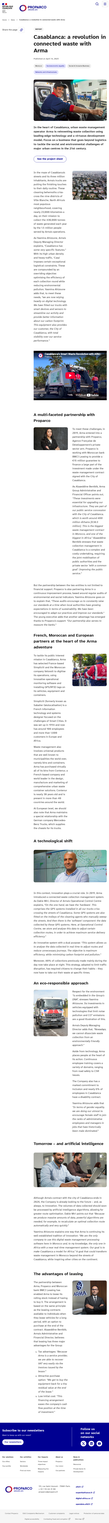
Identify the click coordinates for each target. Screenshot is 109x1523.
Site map (78, 1519)
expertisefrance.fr (84, 1493)
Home (4, 20)
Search (97, 4)
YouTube (99, 1443)
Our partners (60, 1471)
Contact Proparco (11, 1513)
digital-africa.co (83, 1498)
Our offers (6, 1461)
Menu (105, 4)
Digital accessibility (32, 1519)
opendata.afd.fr (83, 1504)
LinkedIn (91, 1443)
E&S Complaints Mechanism (33, 1513)
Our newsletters (13, 1442)
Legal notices (74, 1513)
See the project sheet (50, 159)
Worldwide (24, 1466)
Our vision (59, 1466)
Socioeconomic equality (55, 66)
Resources (77, 1464)
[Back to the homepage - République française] (32, 8)
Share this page (21, 30)
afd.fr (78, 1487)
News (13, 20)
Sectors (23, 1461)
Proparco (59, 1461)
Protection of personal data (94, 1513)
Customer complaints (57, 1513)
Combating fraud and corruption (56, 1519)
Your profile (6, 1466)
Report (38, 29)
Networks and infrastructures (46, 72)
